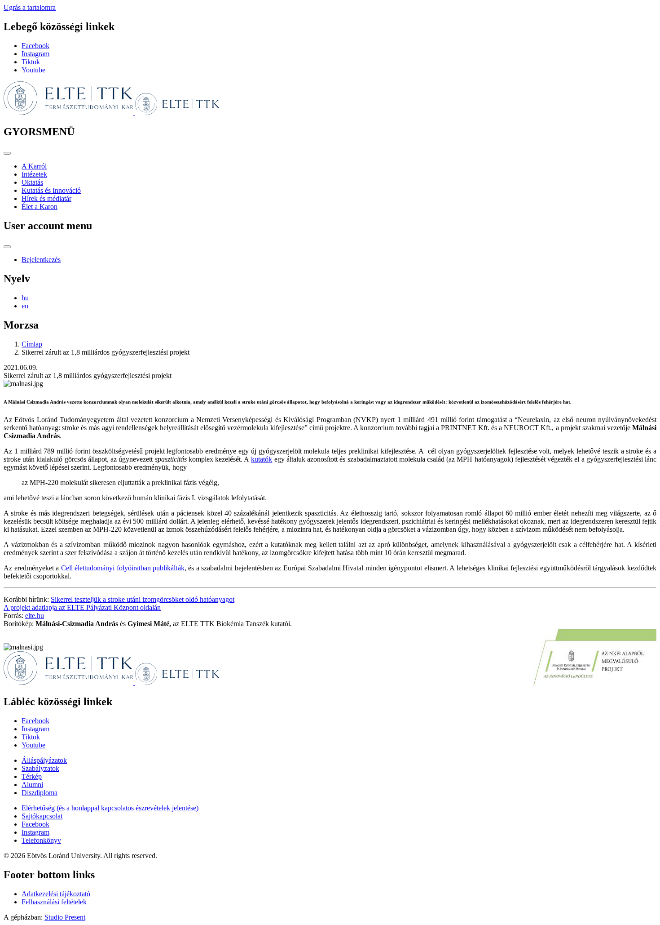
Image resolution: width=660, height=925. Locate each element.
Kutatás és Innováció (51, 190)
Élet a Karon (39, 206)
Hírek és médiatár (46, 198)
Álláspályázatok (44, 760)
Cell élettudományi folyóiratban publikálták (123, 568)
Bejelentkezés (41, 259)
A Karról (34, 166)
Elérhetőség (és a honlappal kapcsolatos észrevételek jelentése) (110, 808)
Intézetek (34, 174)
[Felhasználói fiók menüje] (7, 246)
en (25, 306)
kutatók (261, 459)
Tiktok (31, 62)
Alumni (32, 784)
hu (25, 298)
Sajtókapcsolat (42, 816)
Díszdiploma (39, 792)
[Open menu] (7, 153)
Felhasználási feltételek (54, 902)
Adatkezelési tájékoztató (56, 894)
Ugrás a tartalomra (30, 7)
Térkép (32, 776)
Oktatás (32, 182)
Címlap (32, 344)
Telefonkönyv (41, 840)
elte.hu (34, 615)
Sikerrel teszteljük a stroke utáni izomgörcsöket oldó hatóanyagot (142, 599)
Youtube (33, 70)
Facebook (35, 45)
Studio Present (64, 917)
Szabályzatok (40, 768)
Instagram (35, 54)
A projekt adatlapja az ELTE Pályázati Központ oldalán (82, 607)
